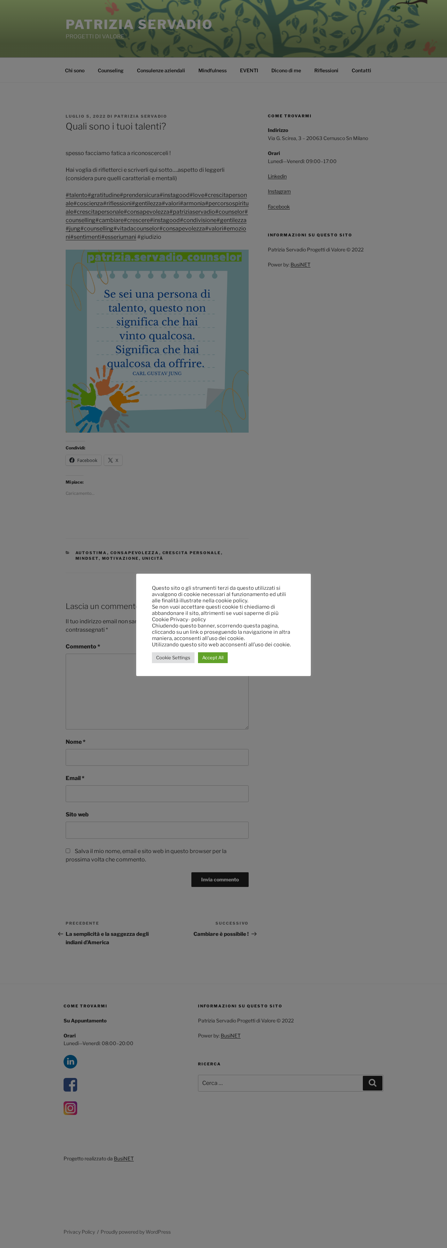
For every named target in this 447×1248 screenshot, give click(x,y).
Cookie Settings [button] (173, 657)
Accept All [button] (213, 657)
